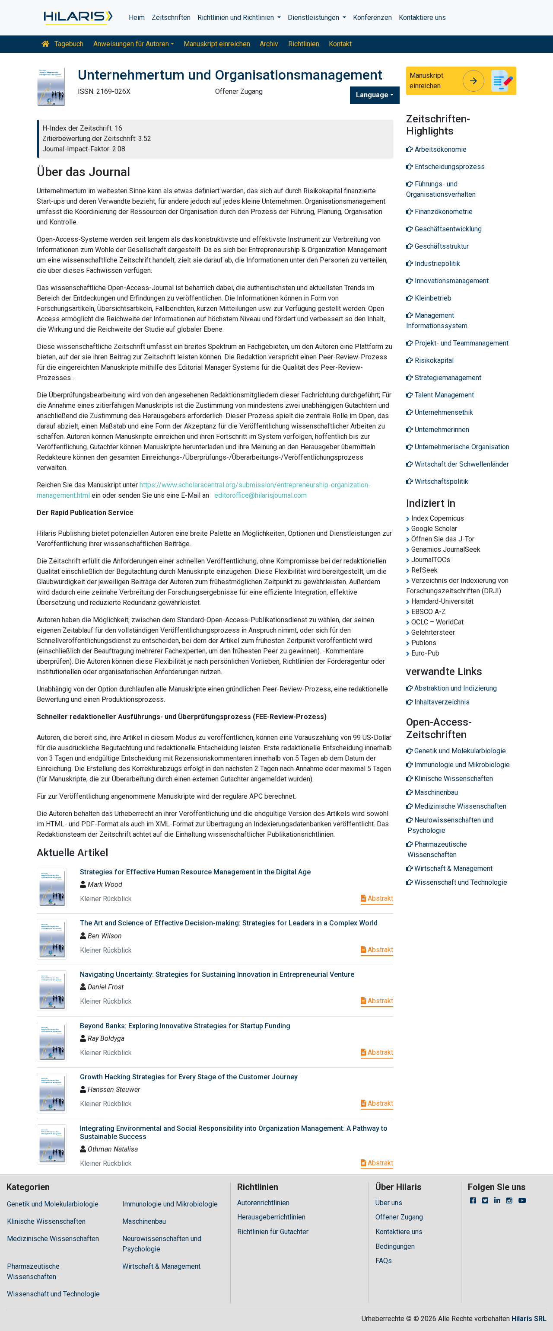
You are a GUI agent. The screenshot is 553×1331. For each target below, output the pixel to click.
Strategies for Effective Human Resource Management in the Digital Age (195, 872)
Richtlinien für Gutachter (272, 1232)
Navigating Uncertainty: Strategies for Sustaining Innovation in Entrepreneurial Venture (217, 974)
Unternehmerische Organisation (461, 447)
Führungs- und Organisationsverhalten (441, 189)
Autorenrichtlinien (263, 1203)
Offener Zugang (399, 1217)
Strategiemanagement (447, 378)
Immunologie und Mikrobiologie (170, 1204)
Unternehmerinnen (441, 430)
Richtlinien (303, 44)
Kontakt (340, 44)
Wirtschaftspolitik (440, 481)
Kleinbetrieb (432, 298)
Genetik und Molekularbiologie (53, 1204)
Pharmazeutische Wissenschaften (33, 1271)
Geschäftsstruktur (441, 246)
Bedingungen (395, 1246)
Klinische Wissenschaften (46, 1221)
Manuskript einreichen (217, 44)
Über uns (388, 1203)
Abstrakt (379, 898)
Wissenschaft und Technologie (53, 1294)
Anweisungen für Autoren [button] (131, 44)
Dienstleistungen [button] (314, 17)
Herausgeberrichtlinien (271, 1217)
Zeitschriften (171, 17)
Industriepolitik (436, 263)
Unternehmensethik (443, 412)
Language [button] (372, 95)
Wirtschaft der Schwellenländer (461, 464)
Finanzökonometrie (443, 212)
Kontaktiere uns (422, 17)
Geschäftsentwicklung (447, 229)
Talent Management (443, 395)
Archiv (269, 44)
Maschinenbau (144, 1221)
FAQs (383, 1261)
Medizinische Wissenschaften (53, 1239)
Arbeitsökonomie (440, 149)
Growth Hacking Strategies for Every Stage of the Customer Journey (189, 1077)
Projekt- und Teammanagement (461, 343)
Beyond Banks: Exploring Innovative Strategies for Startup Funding (185, 1026)
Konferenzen (372, 17)
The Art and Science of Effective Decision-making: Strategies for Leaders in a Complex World (229, 923)
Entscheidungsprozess (449, 167)
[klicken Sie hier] (77, 18)
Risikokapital (433, 360)
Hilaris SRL (529, 1319)
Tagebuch (68, 44)
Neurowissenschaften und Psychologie (161, 1244)
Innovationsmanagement (451, 281)
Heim (137, 17)
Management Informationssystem (436, 320)
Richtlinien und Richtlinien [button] (236, 17)
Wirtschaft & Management (161, 1266)
